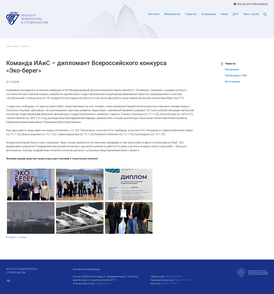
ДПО (235, 14)
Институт (154, 14)
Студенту (190, 14)
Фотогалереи (232, 81)
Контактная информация (86, 269)
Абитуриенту (172, 14)
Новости (230, 63)
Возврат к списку (16, 237)
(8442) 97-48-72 (170, 283)
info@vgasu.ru (103, 283)
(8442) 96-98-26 (174, 276)
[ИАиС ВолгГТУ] (27, 18)
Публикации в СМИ (236, 75)
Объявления (232, 69)
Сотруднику (208, 14)
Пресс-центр (251, 14)
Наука (224, 14)
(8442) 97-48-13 (183, 280)
